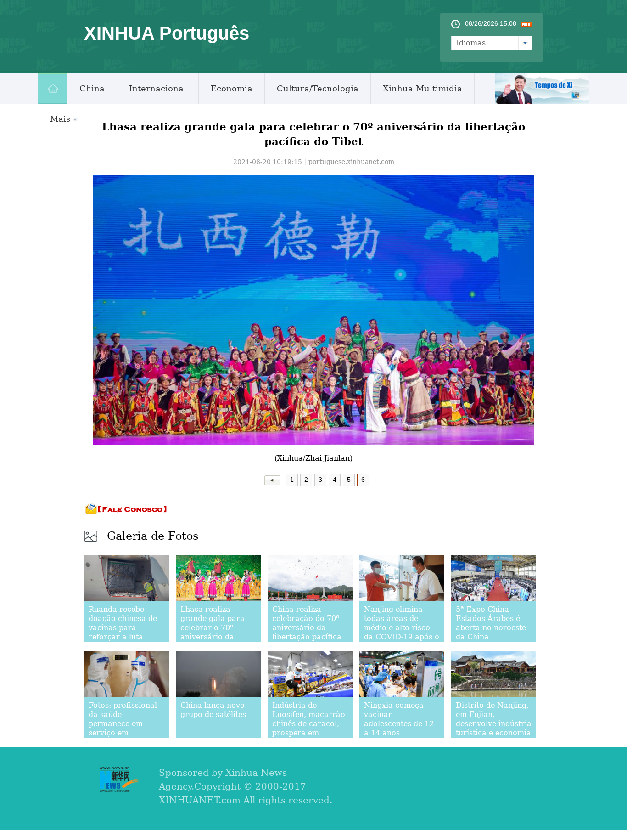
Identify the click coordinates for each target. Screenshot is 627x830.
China (92, 88)
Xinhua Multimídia (422, 88)
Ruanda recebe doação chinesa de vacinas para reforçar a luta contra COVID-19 (123, 627)
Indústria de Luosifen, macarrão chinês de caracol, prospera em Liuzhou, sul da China (308, 728)
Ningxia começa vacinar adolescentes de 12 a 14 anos (399, 719)
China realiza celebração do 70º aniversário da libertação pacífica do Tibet (306, 627)
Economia (231, 88)
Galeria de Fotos (152, 536)
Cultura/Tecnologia (317, 88)
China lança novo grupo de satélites (213, 710)
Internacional (157, 88)
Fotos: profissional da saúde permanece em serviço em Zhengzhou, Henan (123, 723)
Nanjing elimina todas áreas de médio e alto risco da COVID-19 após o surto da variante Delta (401, 632)
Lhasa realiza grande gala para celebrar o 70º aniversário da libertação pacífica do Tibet (215, 632)
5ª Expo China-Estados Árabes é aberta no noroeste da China (491, 623)
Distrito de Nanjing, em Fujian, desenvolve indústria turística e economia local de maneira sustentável (494, 728)
